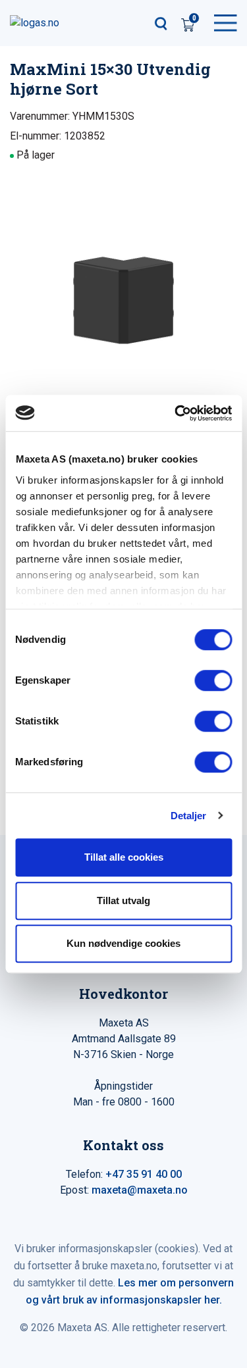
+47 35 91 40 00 (143, 1174)
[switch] (213, 680)
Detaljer (189, 815)
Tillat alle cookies (123, 857)
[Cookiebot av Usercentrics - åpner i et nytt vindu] (176, 413)
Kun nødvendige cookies (123, 943)
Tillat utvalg (123, 900)
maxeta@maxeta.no (140, 1190)
